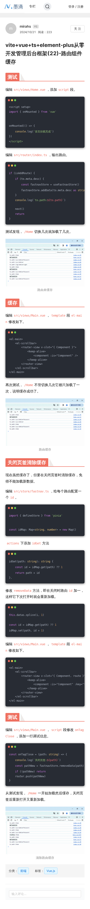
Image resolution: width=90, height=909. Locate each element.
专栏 (32, 6)
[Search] (47, 7)
